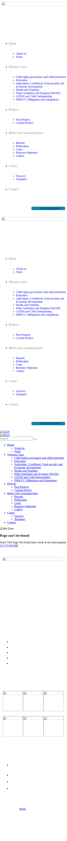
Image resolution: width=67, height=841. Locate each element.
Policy (23, 831)
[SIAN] (5, 431)
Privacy (8, 831)
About (33, 831)
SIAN (22, 809)
